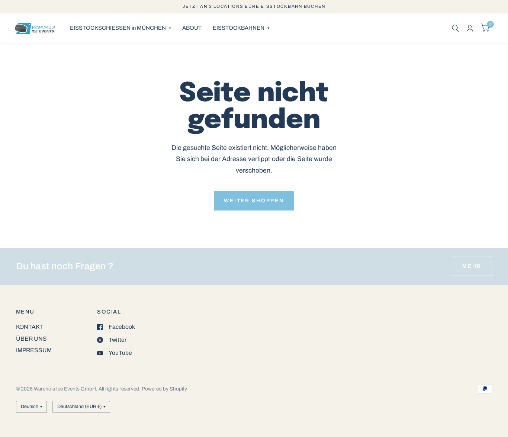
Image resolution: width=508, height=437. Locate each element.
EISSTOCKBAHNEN (238, 28)
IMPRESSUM (34, 350)
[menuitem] (120, 28)
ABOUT (192, 28)
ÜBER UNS (31, 338)
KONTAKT (29, 327)
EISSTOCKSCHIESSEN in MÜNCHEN (118, 28)
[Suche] (455, 28)
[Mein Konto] (470, 28)
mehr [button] (472, 266)
